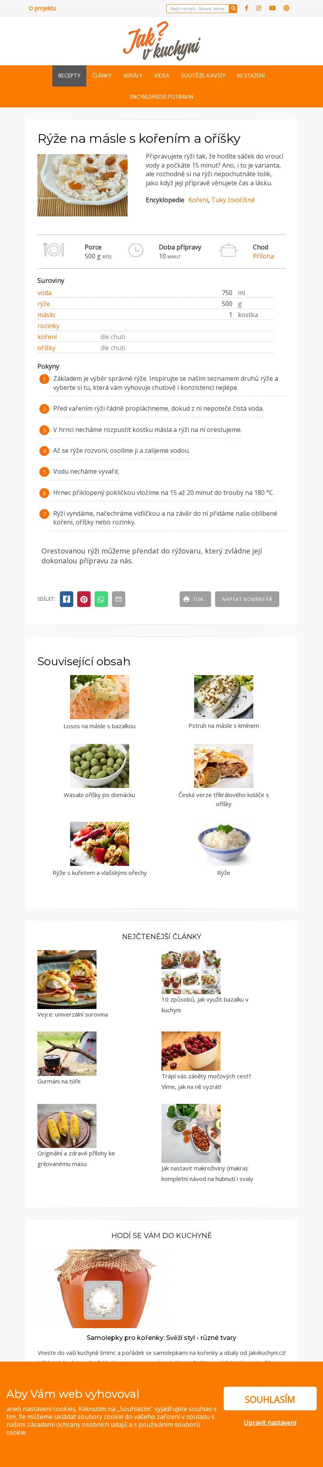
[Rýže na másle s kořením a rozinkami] (82, 216)
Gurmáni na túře (59, 1081)
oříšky (46, 347)
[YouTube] (272, 8)
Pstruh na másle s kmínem (223, 725)
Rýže (223, 873)
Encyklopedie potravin (161, 97)
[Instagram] (258, 8)
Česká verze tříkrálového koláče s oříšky (223, 799)
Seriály (132, 75)
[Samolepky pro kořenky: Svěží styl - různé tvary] (103, 1288)
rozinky (48, 325)
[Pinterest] (287, 8)
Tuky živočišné (233, 200)
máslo (46, 314)
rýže (43, 303)
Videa (161, 75)
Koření (198, 200)
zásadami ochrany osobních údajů (77, 1424)
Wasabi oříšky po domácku (99, 795)
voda (44, 292)
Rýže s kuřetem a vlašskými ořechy (99, 873)
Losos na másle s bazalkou (99, 726)
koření (47, 336)
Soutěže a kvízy (203, 75)
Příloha (263, 256)
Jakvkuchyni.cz (266, 1352)
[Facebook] (246, 8)
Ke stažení (251, 75)
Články (101, 75)
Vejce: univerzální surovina (72, 1014)
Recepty (69, 75)
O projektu (42, 8)
